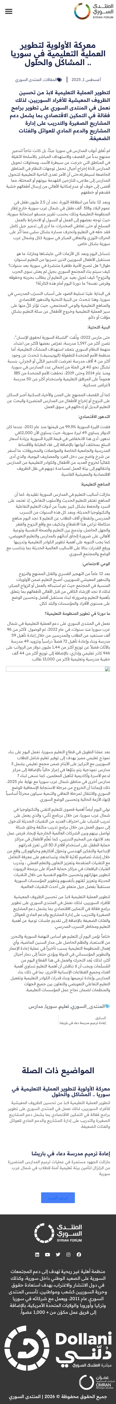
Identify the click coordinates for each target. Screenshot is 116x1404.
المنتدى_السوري (88, 1006)
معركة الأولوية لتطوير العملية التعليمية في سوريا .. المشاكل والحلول (61, 1091)
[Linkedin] (37, 1254)
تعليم (64, 1006)
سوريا (51, 1006)
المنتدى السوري (28, 79)
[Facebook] (78, 1254)
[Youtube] (47, 1254)
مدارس (36, 1006)
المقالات (50, 79)
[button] (9, 11)
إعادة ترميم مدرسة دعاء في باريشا (71, 1153)
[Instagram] (68, 1254)
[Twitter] (58, 1254)
